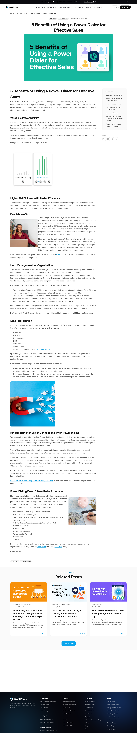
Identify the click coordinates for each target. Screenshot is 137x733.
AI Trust (87, 723)
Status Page (110, 726)
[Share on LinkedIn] (108, 139)
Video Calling (44, 711)
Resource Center (90, 704)
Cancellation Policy (113, 704)
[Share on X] (116, 139)
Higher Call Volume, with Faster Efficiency (114, 99)
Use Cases (77, 7)
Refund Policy (111, 701)
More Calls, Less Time (114, 104)
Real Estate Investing (69, 701)
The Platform (39, 7)
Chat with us (111, 729)
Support (87, 717)
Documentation (89, 711)
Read (42, 633)
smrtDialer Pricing (68, 725)
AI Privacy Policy (112, 720)
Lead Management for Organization (113, 108)
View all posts (68, 643)
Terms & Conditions (113, 711)
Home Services (67, 714)
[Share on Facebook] (112, 139)
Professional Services (69, 711)
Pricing (87, 7)
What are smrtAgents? (46, 719)
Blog (86, 726)
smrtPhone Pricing (68, 722)
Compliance (88, 714)
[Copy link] (104, 139)
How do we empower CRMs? (48, 730)
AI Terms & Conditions (113, 717)
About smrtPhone (90, 701)
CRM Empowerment (64, 7)
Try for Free (125, 7)
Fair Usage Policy (112, 714)
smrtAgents (50, 7)
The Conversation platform (48, 701)
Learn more (96, 7)
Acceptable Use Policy (114, 708)
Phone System (44, 704)
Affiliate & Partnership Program (94, 720)
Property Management (69, 704)
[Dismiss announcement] (127, 2)
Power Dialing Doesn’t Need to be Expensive (113, 125)
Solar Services (67, 708)
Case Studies (89, 708)
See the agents (89, 2)
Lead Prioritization (112, 113)
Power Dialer (44, 708)
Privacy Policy (111, 723)
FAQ (86, 729)
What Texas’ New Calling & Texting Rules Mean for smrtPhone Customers (66, 613)
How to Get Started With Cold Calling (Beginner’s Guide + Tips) (108, 613)
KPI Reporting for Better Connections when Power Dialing (114, 118)
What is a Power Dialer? (114, 95)
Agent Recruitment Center (47, 722)
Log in (115, 7)
